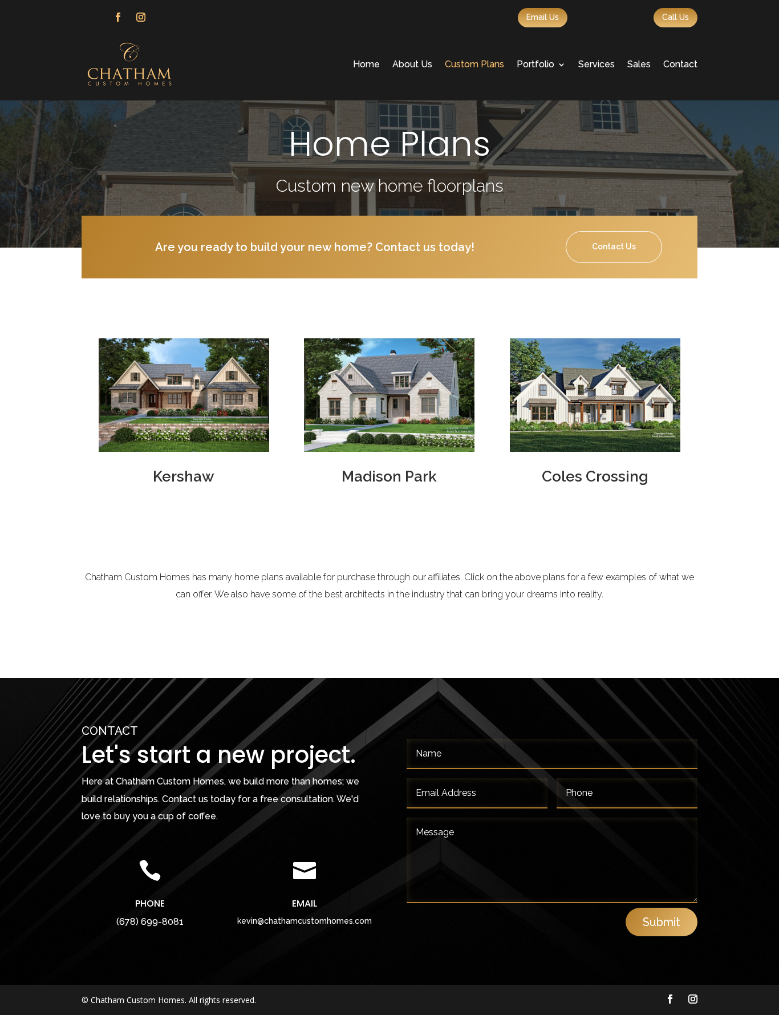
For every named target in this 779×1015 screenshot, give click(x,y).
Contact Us (614, 246)
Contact (680, 64)
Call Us (675, 17)
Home (366, 64)
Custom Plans (474, 64)
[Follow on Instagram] (141, 17)
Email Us (542, 17)
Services (596, 64)
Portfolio (535, 64)
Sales (639, 64)
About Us (412, 64)
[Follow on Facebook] (118, 17)
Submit (661, 922)
